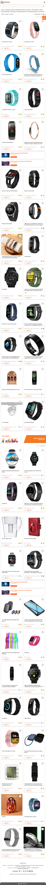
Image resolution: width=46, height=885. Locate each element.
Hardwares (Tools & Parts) (33, 11)
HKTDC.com (5, 865)
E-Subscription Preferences (21, 866)
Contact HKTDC (17, 865)
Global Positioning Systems (20, 9)
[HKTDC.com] (23, 863)
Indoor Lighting (13, 11)
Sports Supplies (41, 11)
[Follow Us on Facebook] (19, 871)
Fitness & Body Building (5, 11)
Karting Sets (28, 9)
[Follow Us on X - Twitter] (21, 871)
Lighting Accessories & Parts (21, 11)
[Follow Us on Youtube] (30, 871)
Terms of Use (10, 867)
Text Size (28, 866)
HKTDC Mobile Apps (24, 865)
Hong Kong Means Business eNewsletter (36, 865)
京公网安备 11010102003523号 (23, 868)
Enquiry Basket (23, 883)
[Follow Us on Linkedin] (23, 871)
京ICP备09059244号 (35, 867)
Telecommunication (35, 9)
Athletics (41, 9)
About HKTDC (10, 865)
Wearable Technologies (10, 9)
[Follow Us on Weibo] (25, 871)
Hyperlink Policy (23, 867)
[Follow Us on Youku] (32, 871)
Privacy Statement (16, 867)
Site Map (28, 867)
